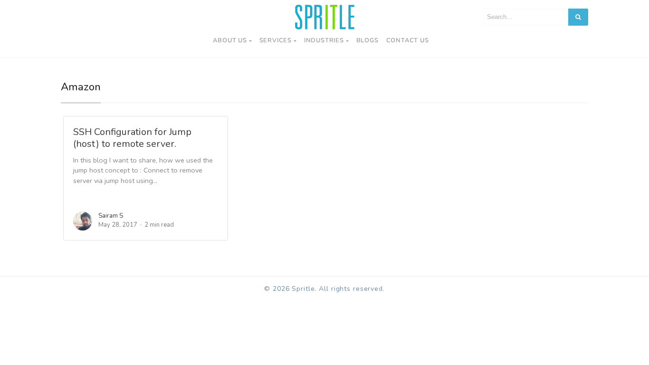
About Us (230, 40)
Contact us (407, 40)
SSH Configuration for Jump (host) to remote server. (132, 137)
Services (275, 40)
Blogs (367, 40)
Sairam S (110, 215)
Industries (324, 40)
